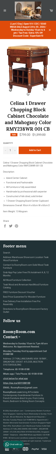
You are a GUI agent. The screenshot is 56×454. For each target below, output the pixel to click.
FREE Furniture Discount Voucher (19, 292)
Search (6, 252)
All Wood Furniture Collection (17, 280)
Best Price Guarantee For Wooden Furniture (24, 297)
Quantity (8, 143)
